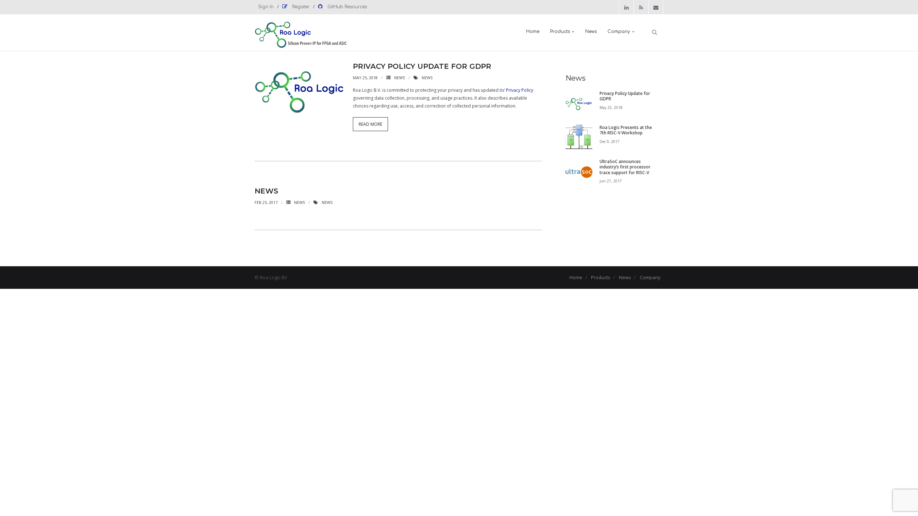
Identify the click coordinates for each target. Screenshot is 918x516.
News (399, 77)
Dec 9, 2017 (610, 141)
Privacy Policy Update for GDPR (422, 66)
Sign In (266, 6)
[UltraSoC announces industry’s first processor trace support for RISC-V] (579, 172)
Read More (370, 124)
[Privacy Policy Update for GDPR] (579, 104)
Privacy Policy (519, 90)
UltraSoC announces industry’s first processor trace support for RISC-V (625, 167)
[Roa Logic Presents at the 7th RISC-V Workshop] (579, 138)
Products (600, 277)
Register (300, 6)
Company (650, 277)
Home (575, 277)
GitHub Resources (346, 6)
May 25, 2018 (611, 107)
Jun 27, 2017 (611, 180)
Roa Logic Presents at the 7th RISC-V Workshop (626, 130)
